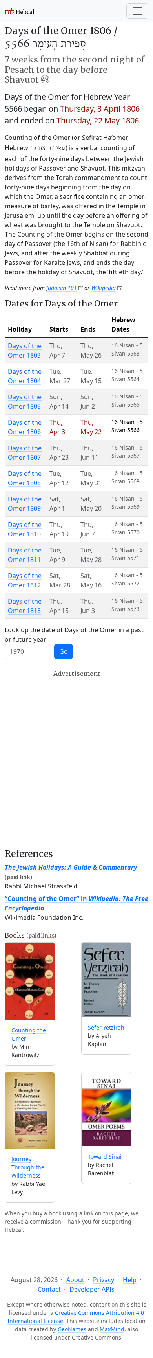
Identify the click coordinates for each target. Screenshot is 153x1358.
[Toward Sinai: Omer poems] (106, 1109)
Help (130, 1279)
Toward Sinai (105, 1156)
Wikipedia (103, 288)
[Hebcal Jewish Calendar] (20, 11)
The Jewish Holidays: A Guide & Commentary (71, 867)
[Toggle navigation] (137, 11)
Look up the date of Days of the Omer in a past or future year (74, 635)
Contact (49, 1289)
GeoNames (72, 1329)
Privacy (103, 1279)
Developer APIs (92, 1289)
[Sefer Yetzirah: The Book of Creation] (106, 980)
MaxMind (112, 1329)
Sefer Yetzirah (106, 1027)
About (75, 1279)
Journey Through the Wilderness (27, 1167)
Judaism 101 (61, 288)
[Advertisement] (76, 759)
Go (63, 651)
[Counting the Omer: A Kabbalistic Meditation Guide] (30, 981)
